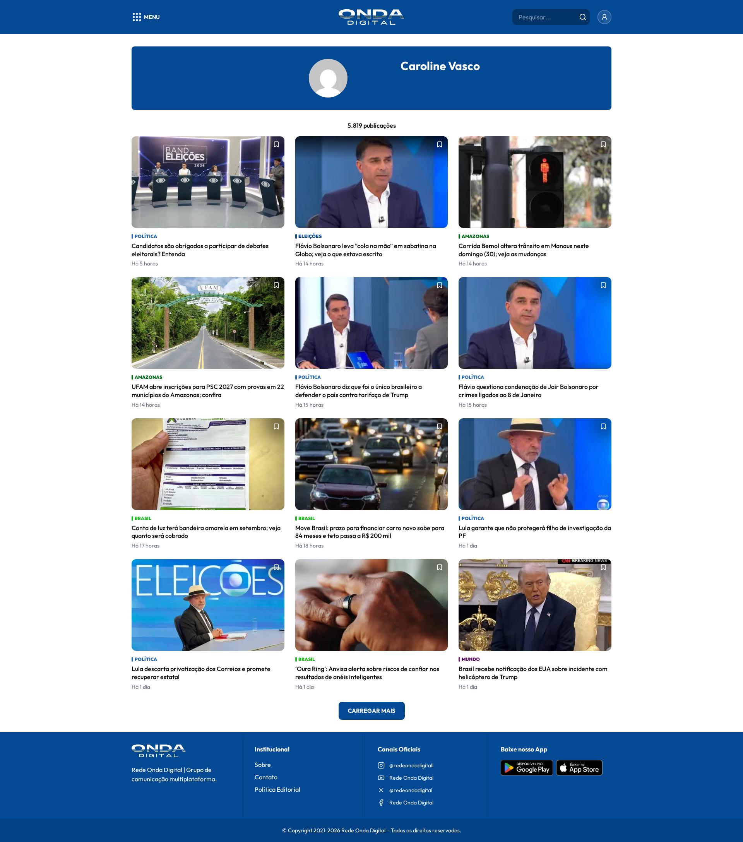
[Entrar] (604, 17)
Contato (266, 777)
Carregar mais (371, 710)
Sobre (263, 764)
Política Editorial (277, 789)
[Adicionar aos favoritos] (276, 144)
